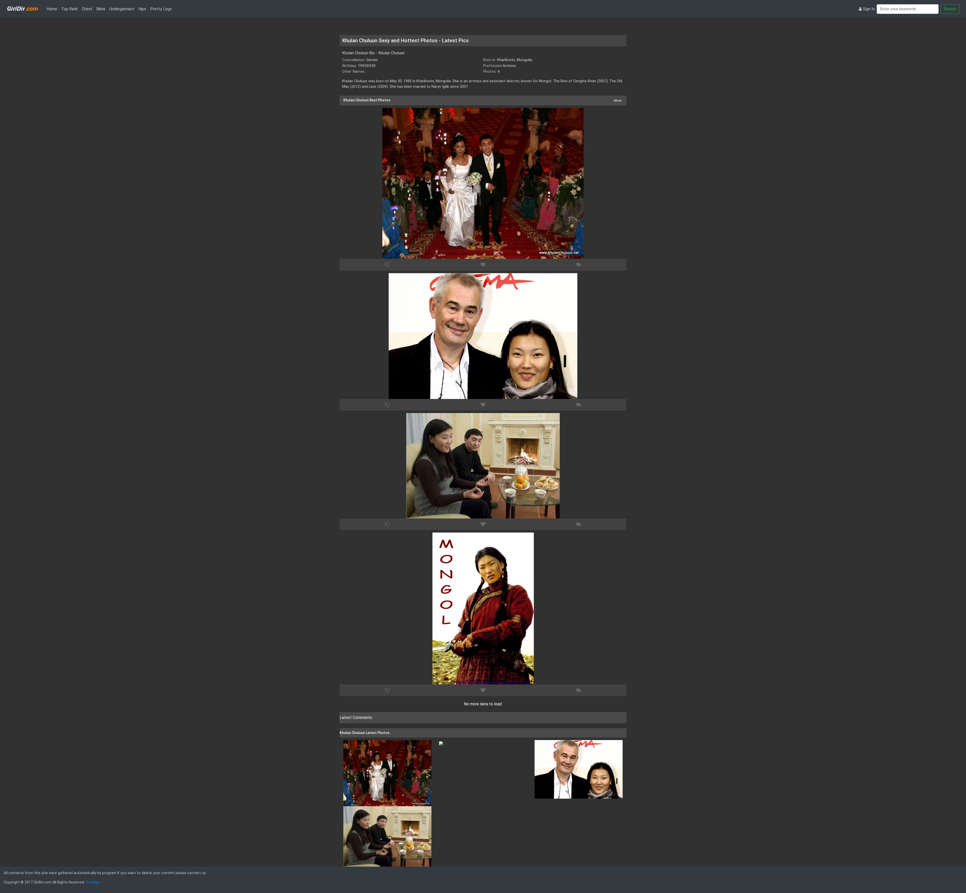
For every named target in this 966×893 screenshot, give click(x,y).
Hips (142, 9)
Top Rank (69, 9)
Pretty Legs (161, 9)
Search (950, 9)
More (617, 100)
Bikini (100, 9)
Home (53, 8)
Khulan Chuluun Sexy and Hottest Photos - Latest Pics (405, 40)
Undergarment (121, 9)
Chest (87, 9)
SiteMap (92, 882)
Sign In (869, 9)
